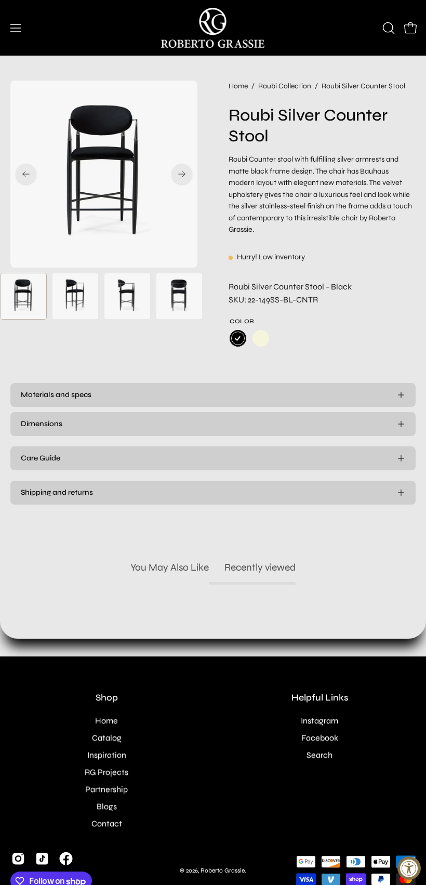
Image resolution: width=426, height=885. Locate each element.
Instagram (319, 720)
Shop (107, 697)
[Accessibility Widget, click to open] (409, 868)
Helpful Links (319, 697)
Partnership (106, 789)
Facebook (319, 738)
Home (238, 86)
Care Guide (40, 458)
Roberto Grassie (223, 870)
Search (319, 755)
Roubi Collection (284, 86)
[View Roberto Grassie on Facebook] (66, 858)
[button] (387, 28)
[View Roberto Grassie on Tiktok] (42, 858)
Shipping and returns (57, 492)
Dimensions (41, 423)
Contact (106, 823)
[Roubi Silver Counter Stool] (23, 296)
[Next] (181, 174)
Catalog (107, 738)
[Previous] (26, 174)
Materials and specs (56, 394)
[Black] (238, 338)
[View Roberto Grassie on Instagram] (18, 858)
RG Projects (106, 772)
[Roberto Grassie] (213, 28)
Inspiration (106, 755)
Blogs (107, 806)
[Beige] (260, 338)
